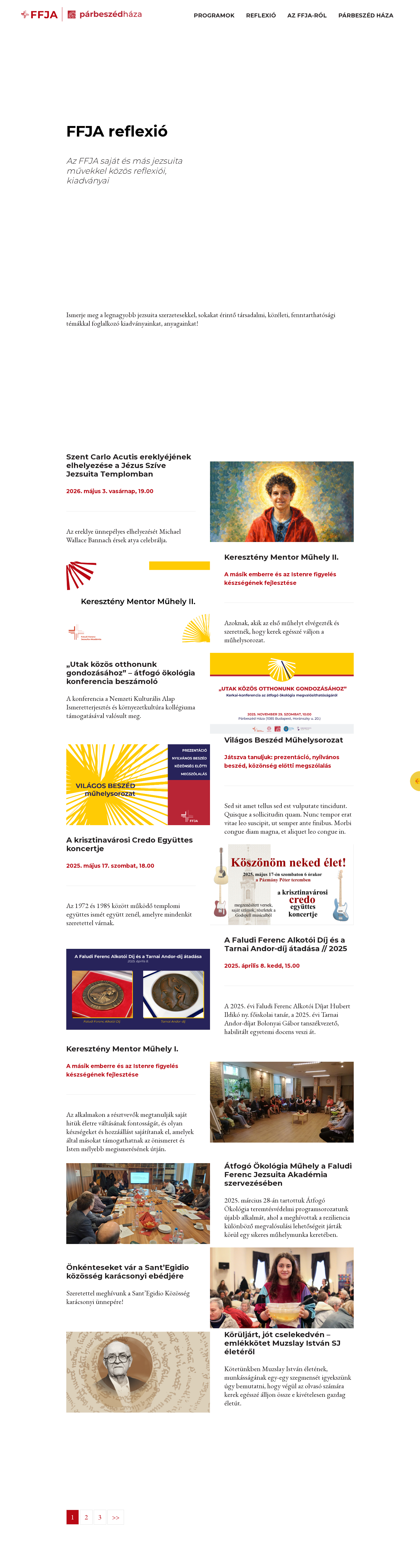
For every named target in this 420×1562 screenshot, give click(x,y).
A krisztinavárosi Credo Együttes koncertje (129, 844)
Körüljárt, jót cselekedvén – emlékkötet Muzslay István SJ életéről (282, 1343)
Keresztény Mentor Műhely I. (122, 1048)
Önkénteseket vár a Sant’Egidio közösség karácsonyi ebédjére (127, 1272)
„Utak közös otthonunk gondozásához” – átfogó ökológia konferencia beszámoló (130, 673)
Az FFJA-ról (307, 15)
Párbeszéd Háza (365, 15)
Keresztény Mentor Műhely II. (281, 557)
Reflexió (261, 15)
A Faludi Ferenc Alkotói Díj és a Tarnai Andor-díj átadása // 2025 (285, 944)
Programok (214, 15)
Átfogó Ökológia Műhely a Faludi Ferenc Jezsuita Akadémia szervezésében (288, 1174)
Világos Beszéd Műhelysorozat (283, 740)
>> (115, 1517)
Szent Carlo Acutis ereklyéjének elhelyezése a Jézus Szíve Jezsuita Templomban (128, 465)
